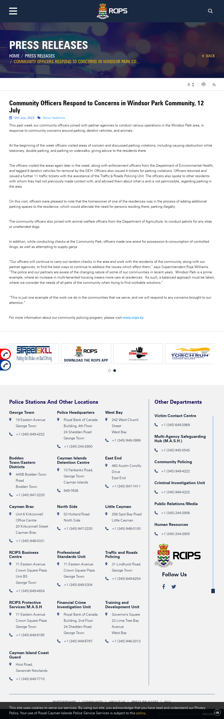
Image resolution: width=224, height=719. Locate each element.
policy (140, 713)
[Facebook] (163, 587)
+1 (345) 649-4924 (30, 591)
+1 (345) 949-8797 (78, 641)
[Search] (210, 12)
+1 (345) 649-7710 (30, 679)
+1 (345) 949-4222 (30, 434)
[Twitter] (173, 587)
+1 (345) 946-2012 (126, 641)
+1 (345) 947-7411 (126, 486)
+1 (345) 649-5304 (78, 585)
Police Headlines (54, 118)
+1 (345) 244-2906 (175, 513)
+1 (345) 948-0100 (126, 529)
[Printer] (203, 84)
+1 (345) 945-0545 (175, 450)
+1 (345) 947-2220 (30, 495)
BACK (210, 56)
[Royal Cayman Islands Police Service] (112, 10)
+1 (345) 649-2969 (175, 425)
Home (14, 56)
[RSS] (214, 84)
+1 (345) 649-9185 (30, 635)
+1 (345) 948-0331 (30, 541)
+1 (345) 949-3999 (126, 440)
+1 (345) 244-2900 (78, 446)
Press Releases (40, 56)
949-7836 (71, 491)
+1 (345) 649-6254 (126, 579)
